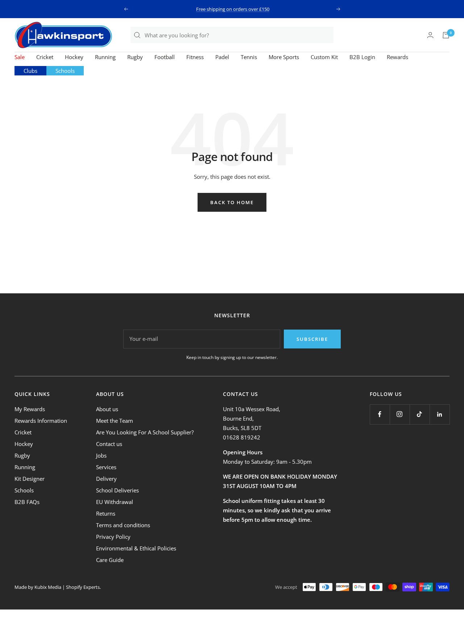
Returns (105, 513)
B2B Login (362, 57)
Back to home (232, 202)
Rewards (397, 57)
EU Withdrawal (114, 501)
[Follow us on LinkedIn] (440, 414)
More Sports (284, 57)
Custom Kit (324, 57)
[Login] (430, 35)
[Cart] (446, 35)
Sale (19, 57)
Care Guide (110, 559)
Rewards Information (40, 420)
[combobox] (239, 35)
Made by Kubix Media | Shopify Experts (57, 587)
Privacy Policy (113, 536)
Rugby (135, 57)
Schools (65, 70)
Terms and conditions (123, 525)
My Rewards (29, 409)
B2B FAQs (27, 501)
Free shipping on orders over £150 (232, 9)
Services (106, 467)
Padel (222, 57)
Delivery (106, 478)
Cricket (44, 57)
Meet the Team (114, 420)
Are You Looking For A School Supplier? (145, 432)
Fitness (195, 57)
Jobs (101, 455)
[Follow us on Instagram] (400, 414)
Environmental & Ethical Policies (136, 548)
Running (105, 57)
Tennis (249, 57)
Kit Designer (29, 478)
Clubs (30, 70)
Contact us (109, 443)
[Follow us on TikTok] (420, 414)
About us (107, 409)
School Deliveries (117, 490)
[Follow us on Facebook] (380, 414)
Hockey (74, 57)
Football (164, 57)
